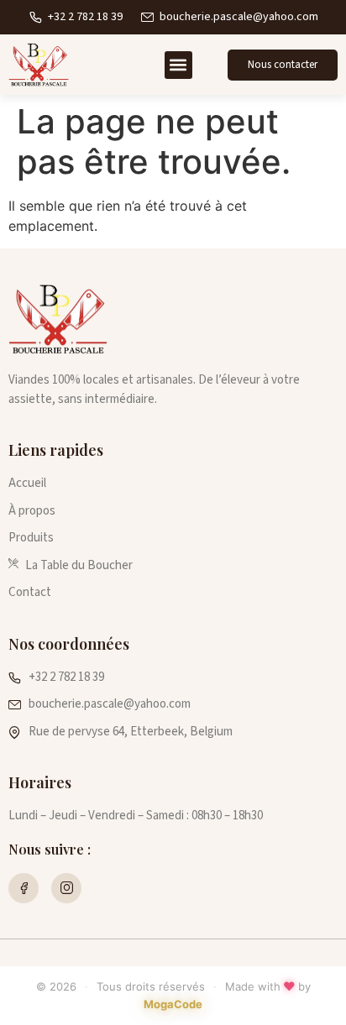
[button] (178, 65)
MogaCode (173, 1004)
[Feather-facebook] (23, 888)
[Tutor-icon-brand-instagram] (66, 888)
